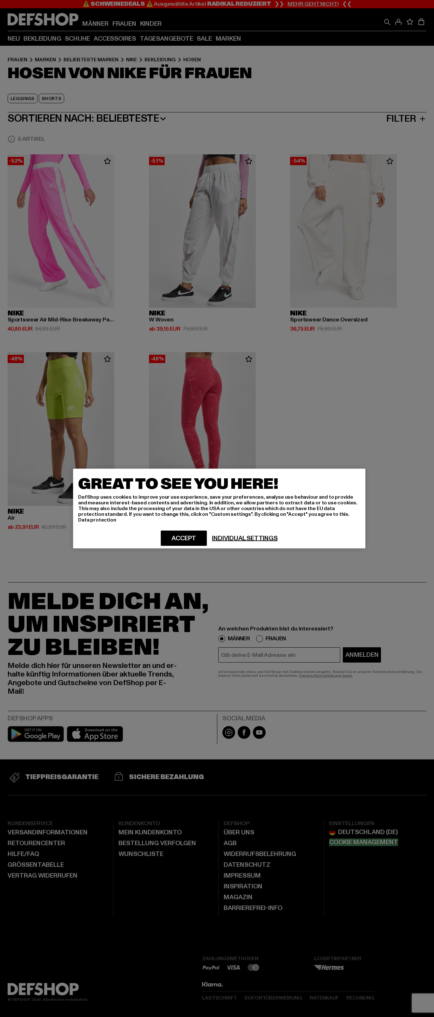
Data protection (97, 519)
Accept (184, 538)
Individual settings (244, 538)
